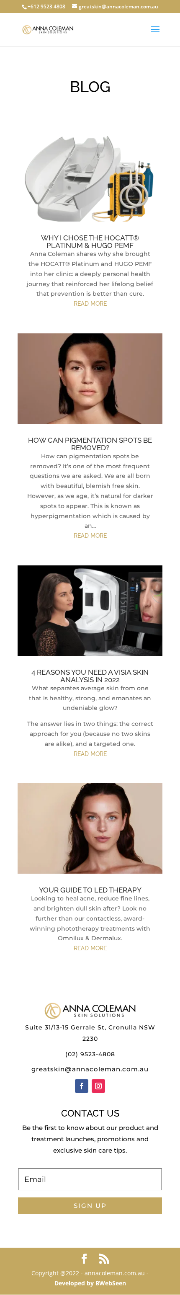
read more (90, 303)
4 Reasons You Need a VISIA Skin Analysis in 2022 (90, 676)
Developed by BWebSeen (90, 1283)
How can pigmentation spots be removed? (90, 444)
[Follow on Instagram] (98, 1086)
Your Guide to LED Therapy (90, 890)
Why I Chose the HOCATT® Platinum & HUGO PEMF (90, 242)
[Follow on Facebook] (81, 1086)
